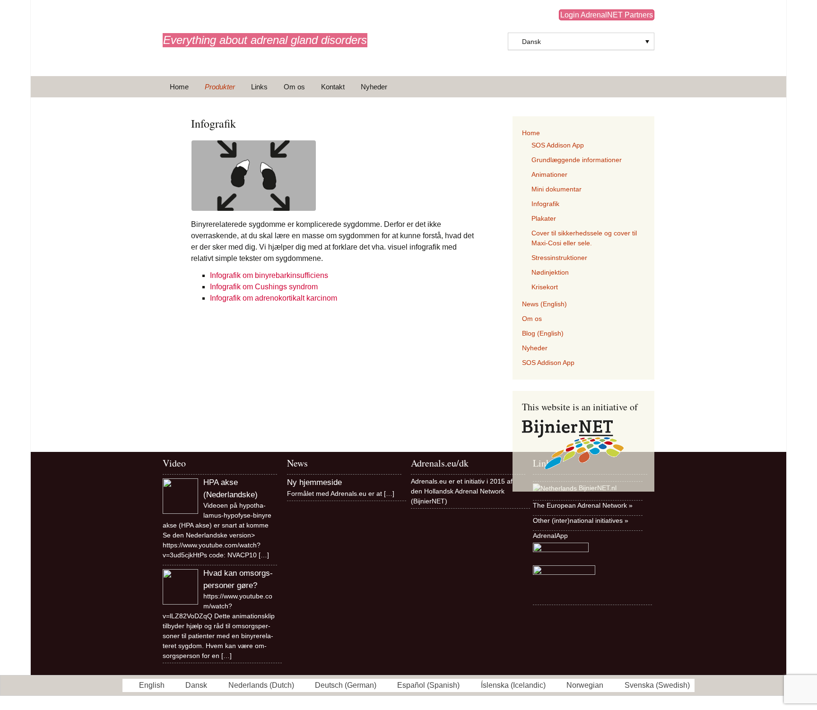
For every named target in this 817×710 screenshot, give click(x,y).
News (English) (544, 304)
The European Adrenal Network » (583, 505)
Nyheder (374, 87)
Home (179, 87)
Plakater (543, 218)
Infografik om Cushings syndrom (264, 287)
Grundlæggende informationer (576, 160)
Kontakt (333, 87)
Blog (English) (543, 333)
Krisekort (544, 287)
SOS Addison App (557, 145)
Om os (294, 87)
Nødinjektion (550, 272)
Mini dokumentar (556, 189)
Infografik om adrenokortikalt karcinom (273, 298)
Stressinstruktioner (559, 257)
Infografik (545, 204)
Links (259, 87)
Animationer (549, 174)
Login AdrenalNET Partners (606, 15)
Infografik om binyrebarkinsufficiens (269, 275)
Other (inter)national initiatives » (580, 520)
